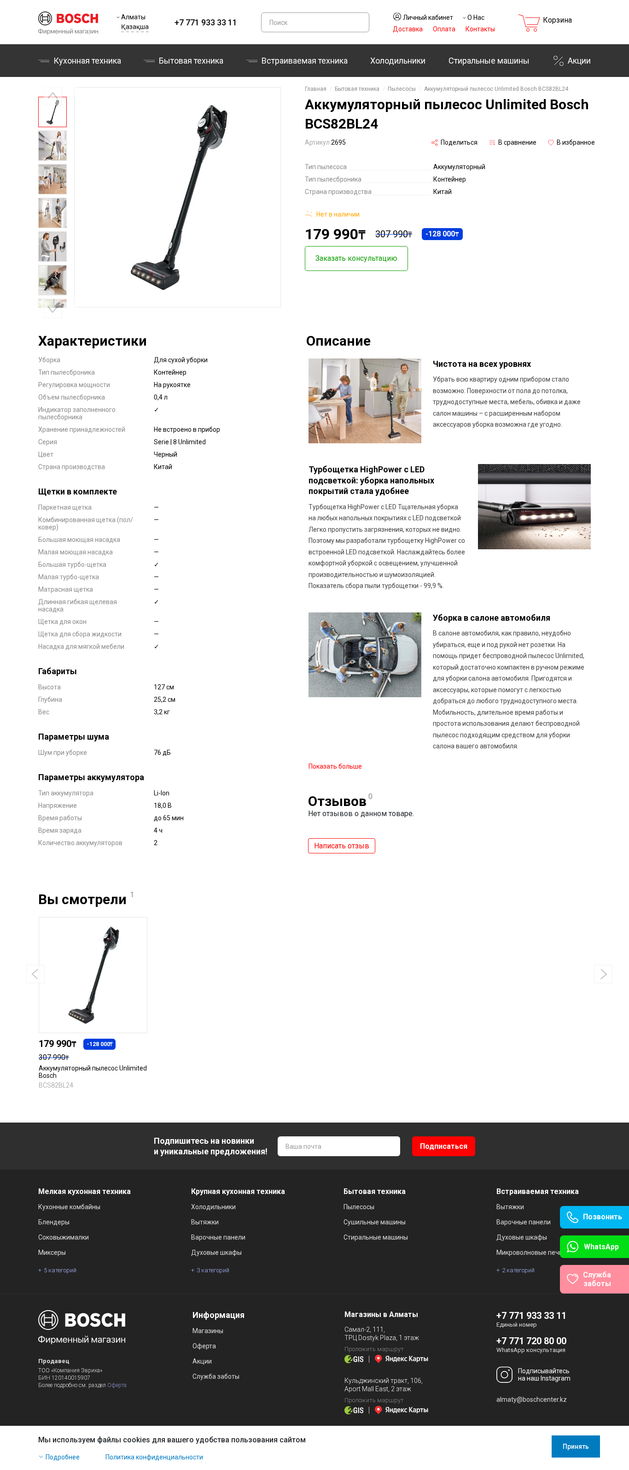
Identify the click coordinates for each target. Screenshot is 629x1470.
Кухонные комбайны (69, 1207)
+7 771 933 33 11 (206, 22)
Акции (579, 60)
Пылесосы (402, 89)
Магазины (207, 1331)
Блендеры (54, 1222)
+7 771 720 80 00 (531, 1341)
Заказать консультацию (356, 258)
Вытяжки (205, 1222)
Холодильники (397, 60)
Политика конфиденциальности (154, 1457)
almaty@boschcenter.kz (531, 1399)
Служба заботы (215, 1376)
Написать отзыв (341, 845)
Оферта (117, 1385)
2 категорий (518, 1270)
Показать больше (335, 766)
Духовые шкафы (216, 1252)
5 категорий (60, 1270)
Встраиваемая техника (537, 1191)
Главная (315, 89)
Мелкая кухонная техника (84, 1191)
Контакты (480, 29)
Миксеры (52, 1252)
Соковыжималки (63, 1237)
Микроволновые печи (529, 1252)
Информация (218, 1315)
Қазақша (135, 26)
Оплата (444, 29)
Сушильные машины (375, 1222)
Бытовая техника (191, 60)
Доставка (408, 29)
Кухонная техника (87, 60)
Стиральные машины (489, 60)
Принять (576, 1446)
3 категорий (213, 1270)
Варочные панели (218, 1237)
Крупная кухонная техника (238, 1191)
